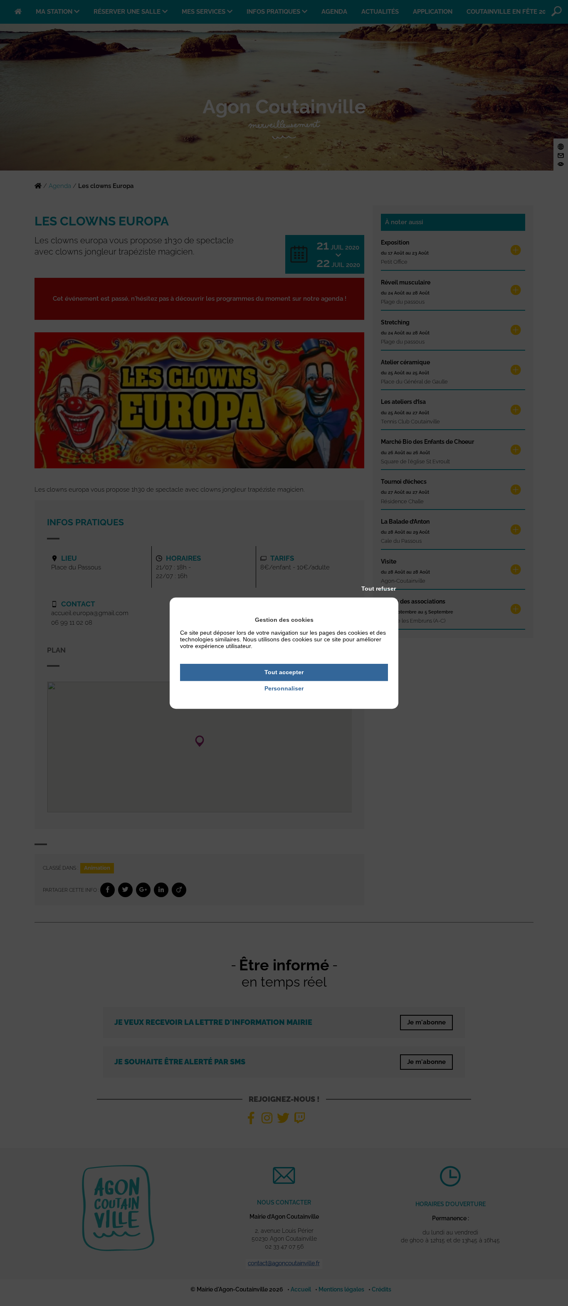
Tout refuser (378, 588)
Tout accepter (284, 672)
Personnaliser (284, 688)
